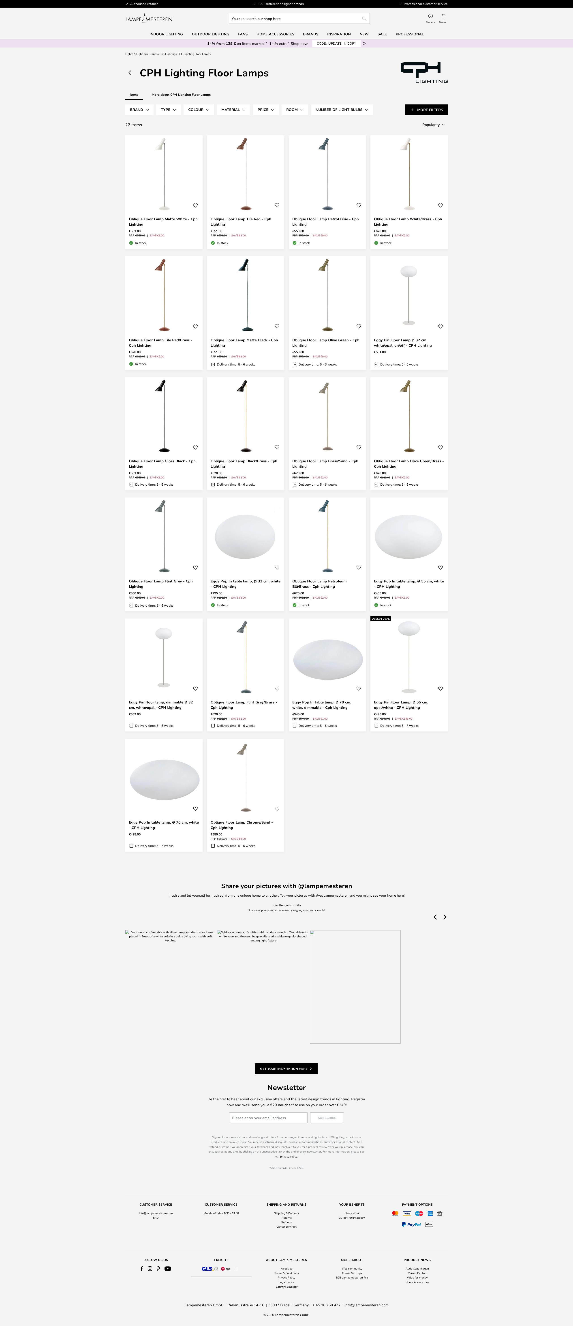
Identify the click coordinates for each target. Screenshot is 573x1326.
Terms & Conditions (286, 1273)
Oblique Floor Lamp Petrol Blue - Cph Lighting (325, 221)
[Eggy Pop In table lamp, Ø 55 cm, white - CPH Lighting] (409, 554)
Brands (153, 54)
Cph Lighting (167, 54)
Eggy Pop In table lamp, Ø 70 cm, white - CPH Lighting (164, 825)
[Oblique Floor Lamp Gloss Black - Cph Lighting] (164, 433)
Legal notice (286, 1282)
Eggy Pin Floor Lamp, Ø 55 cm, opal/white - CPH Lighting (401, 705)
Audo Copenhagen (417, 1268)
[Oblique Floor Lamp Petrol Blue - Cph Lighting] (327, 192)
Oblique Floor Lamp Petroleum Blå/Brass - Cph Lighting (319, 584)
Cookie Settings (352, 1273)
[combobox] (299, 18)
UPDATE (336, 43)
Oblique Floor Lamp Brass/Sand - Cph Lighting (325, 464)
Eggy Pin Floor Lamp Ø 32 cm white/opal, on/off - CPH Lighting (403, 342)
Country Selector (286, 1286)
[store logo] (149, 18)
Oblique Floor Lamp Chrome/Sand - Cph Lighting (242, 825)
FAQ (155, 1217)
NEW (364, 34)
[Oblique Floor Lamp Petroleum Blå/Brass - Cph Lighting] (327, 554)
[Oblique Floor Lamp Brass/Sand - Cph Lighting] (327, 433)
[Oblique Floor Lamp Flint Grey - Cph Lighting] (164, 554)
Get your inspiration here (284, 1068)
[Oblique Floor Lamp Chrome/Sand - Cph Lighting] (245, 795)
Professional (410, 34)
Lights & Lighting (136, 54)
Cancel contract (286, 1226)
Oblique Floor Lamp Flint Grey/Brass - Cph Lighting (244, 705)
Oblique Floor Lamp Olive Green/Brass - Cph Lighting (409, 464)
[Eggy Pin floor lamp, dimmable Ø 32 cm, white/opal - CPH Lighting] (164, 675)
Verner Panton (417, 1273)
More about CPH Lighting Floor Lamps (181, 94)
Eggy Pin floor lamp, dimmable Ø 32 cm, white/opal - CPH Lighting (161, 705)
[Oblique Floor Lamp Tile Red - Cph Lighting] (245, 192)
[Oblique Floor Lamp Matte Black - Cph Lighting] (245, 313)
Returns (287, 1217)
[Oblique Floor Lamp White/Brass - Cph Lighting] (409, 192)
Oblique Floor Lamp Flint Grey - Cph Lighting (161, 584)
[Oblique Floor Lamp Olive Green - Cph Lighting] (327, 313)
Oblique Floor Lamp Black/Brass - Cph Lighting (244, 464)
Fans (243, 34)
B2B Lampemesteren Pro (352, 1277)
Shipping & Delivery (286, 1213)
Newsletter (352, 1213)
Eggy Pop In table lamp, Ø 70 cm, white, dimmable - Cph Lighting (321, 705)
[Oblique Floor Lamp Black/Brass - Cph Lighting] (245, 433)
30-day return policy (352, 1217)
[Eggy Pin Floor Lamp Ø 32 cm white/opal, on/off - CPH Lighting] (409, 313)
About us (286, 1268)
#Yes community (352, 1268)
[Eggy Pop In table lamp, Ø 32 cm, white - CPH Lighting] (245, 554)
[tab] (139, 109)
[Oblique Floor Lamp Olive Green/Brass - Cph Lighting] (409, 433)
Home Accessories (417, 1282)
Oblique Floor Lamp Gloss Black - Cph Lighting (162, 464)
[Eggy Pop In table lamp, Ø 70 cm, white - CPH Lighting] (164, 795)
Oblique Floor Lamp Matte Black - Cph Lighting (244, 342)
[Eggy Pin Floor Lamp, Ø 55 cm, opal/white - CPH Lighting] (409, 675)
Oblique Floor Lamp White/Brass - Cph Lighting (408, 221)
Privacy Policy (286, 1277)
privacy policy (288, 1156)
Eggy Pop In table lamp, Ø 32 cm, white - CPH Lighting (245, 584)
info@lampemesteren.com (156, 1213)
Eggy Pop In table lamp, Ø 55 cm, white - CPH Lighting (409, 584)
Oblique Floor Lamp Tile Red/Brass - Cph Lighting (160, 342)
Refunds (286, 1222)
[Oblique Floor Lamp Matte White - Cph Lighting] (164, 192)
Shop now (299, 43)
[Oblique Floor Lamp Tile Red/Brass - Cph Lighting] (164, 313)
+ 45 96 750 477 (326, 1304)
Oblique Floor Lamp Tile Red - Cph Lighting (241, 221)
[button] (195, 205)
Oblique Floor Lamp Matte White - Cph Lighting (163, 221)
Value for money (417, 1277)
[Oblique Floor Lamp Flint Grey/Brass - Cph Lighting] (245, 675)
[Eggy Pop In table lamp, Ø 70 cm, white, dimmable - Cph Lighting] (327, 675)
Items (134, 94)
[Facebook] (142, 1268)
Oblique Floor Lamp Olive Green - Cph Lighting (325, 342)
